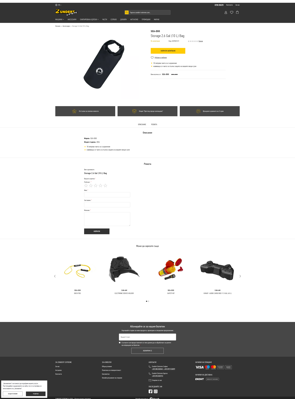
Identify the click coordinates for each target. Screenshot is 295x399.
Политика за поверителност (111, 370)
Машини (58, 19)
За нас (237, 5)
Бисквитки (105, 374)
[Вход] (226, 12)
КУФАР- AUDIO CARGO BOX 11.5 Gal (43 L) (218, 293)
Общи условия (107, 366)
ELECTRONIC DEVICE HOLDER (124, 293)
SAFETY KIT (170, 293)
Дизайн (123, 19)
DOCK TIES (77, 293)
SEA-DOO (165, 74)
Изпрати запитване (168, 51)
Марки (156, 19)
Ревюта (154, 124)
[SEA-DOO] (174, 74)
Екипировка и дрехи (88, 19)
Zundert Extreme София (163, 367)
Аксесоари (72, 19)
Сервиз (114, 19)
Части (104, 19)
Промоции (146, 19)
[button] (59, 5)
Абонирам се (147, 351)
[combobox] (147, 12)
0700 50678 (219, 5)
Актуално (134, 19)
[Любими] (231, 12)
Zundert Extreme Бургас (160, 374)
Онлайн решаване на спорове (112, 378)
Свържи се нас (157, 380)
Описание (142, 124)
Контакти (229, 5)
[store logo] (66, 12)
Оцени (201, 41)
